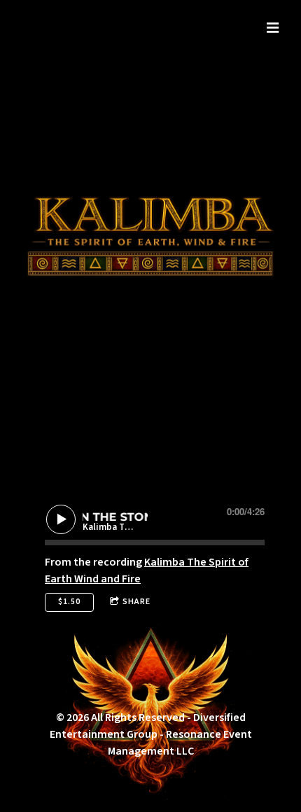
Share (136, 602)
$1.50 (69, 602)
